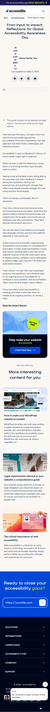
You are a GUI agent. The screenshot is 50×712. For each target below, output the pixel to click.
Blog (6, 18)
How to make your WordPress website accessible (20, 417)
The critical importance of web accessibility (21, 538)
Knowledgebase (17, 18)
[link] (15, 78)
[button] (46, 3)
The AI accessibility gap (25, 2)
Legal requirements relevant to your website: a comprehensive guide (24, 478)
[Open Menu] (43, 11)
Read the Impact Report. (15, 305)
